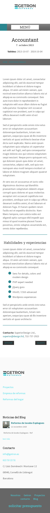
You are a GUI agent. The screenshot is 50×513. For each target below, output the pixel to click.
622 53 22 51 (9, 460)
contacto (25, 498)
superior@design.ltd (13, 336)
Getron (27, 495)
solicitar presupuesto (25, 506)
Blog (35, 498)
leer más (6, 439)
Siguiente (41, 343)
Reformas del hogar (13, 399)
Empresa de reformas (14, 393)
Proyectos (8, 387)
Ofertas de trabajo (17, 62)
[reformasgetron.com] (25, 8)
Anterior (8, 343)
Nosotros (15, 495)
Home (5, 62)
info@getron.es (11, 454)
